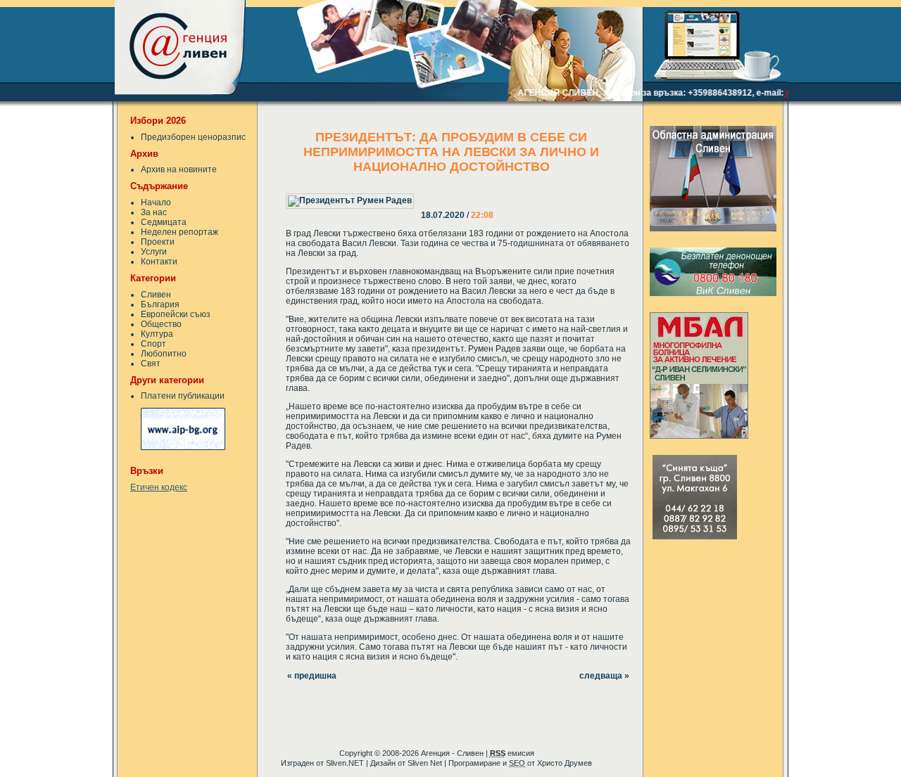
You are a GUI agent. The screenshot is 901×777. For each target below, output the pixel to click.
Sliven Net (425, 763)
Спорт (153, 344)
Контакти (159, 262)
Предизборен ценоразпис (193, 137)
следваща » (604, 676)
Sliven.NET (345, 763)
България (160, 304)
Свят (150, 363)
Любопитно (164, 354)
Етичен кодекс (158, 487)
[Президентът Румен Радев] (422, 191)
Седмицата (164, 222)
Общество (161, 324)
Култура (157, 334)
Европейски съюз (175, 314)
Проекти (158, 242)
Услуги (154, 252)
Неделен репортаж (179, 232)
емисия (512, 753)
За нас (154, 212)
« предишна (311, 676)
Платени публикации (183, 396)
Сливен (156, 295)
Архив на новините (179, 169)
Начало (156, 202)
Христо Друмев (564, 763)
